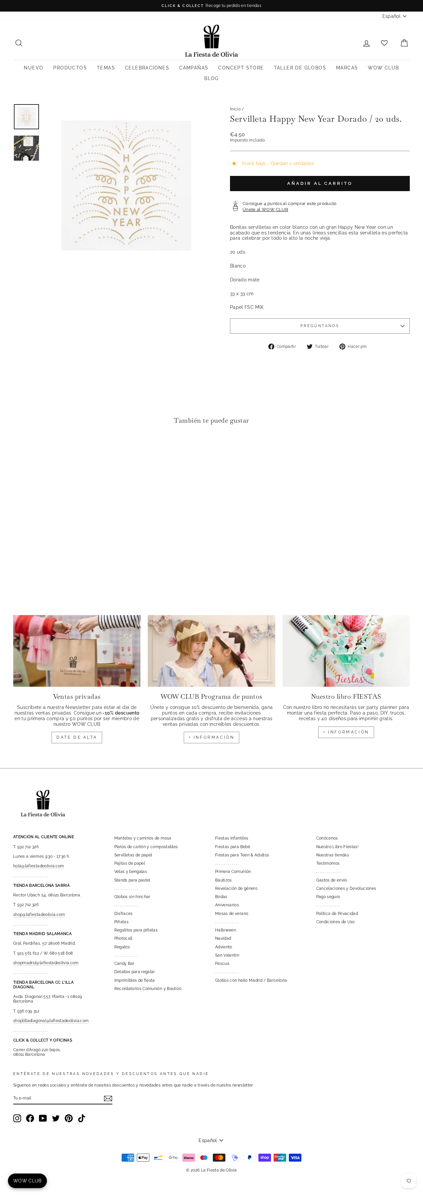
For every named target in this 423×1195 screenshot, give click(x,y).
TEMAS (106, 67)
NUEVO (33, 67)
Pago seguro (328, 896)
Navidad (223, 938)
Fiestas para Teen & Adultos (242, 855)
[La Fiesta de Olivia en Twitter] (56, 1118)
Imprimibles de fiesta (134, 980)
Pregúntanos (319, 325)
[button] (20, 449)
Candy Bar (124, 963)
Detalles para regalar (134, 971)
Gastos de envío (331, 880)
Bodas (221, 896)
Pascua (222, 963)
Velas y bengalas (130, 871)
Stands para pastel (132, 880)
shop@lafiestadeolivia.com (39, 914)
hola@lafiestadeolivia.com (38, 866)
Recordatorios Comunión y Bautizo (148, 988)
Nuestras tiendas (332, 855)
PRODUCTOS (70, 67)
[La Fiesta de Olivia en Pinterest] (69, 1118)
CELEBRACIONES (147, 67)
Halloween (225, 930)
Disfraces (123, 913)
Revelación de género (236, 888)
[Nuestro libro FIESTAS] (346, 651)
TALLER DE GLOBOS (300, 67)
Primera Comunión (233, 871)
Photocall (123, 938)
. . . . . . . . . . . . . (126, 888)
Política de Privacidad (337, 913)
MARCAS (347, 67)
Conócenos (327, 838)
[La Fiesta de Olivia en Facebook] (30, 1118)
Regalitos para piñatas (136, 930)
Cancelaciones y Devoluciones (346, 888)
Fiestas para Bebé (232, 847)
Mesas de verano (231, 913)
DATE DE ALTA (77, 737)
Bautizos (223, 880)
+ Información (346, 732)
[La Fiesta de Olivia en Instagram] (17, 1118)
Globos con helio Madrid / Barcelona (251, 980)
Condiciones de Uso (335, 922)
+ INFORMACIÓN (212, 737)
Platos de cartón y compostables (146, 847)
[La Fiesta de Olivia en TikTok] (82, 1118)
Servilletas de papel (133, 855)
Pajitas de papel (129, 863)
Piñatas (121, 922)
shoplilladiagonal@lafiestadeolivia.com (51, 1020)
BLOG (211, 78)
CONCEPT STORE (241, 67)
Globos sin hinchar (132, 896)
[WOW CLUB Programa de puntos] (211, 651)
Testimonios (328, 863)
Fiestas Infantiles (231, 838)
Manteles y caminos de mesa (143, 838)
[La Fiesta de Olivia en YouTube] (43, 1118)
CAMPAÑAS (193, 67)
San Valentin (227, 955)
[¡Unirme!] (108, 1098)
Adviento (223, 947)
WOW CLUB (383, 67)
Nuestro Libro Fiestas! (337, 847)
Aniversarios (227, 905)
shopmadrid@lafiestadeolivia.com (46, 963)
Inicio (235, 109)
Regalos (122, 947)
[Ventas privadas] (76, 651)
